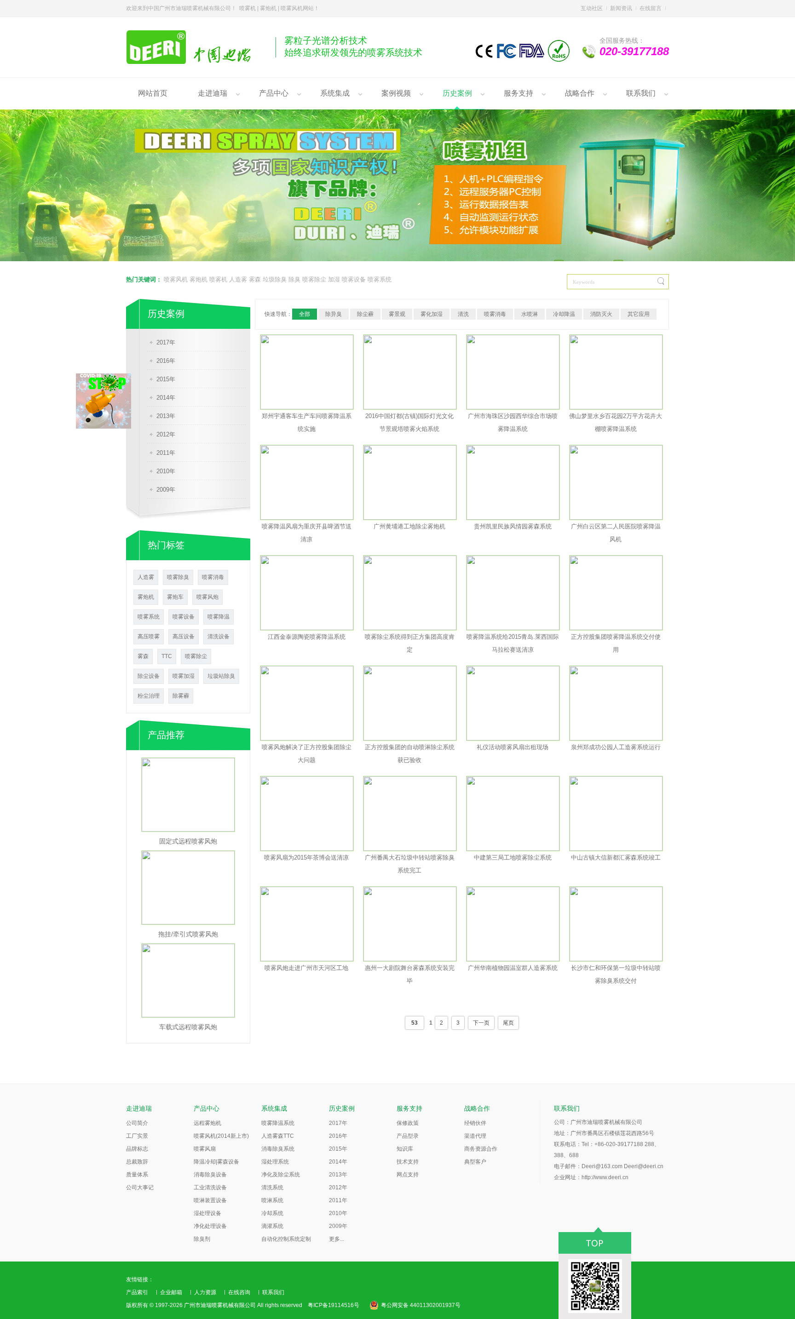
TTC (166, 656)
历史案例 (457, 93)
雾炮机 (198, 279)
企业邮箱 (171, 1292)
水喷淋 (529, 314)
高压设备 (184, 636)
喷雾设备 (354, 279)
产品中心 (273, 93)
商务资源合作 (480, 1149)
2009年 (165, 489)
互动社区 (592, 8)
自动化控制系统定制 (286, 1239)
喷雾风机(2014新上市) (221, 1136)
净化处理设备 (210, 1226)
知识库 (405, 1149)
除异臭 (333, 314)
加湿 (334, 279)
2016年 (165, 360)
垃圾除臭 (275, 279)
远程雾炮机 (207, 1123)
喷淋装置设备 (210, 1200)
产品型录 (408, 1136)
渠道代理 (475, 1136)
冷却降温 (564, 314)
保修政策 (408, 1123)
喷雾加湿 (184, 676)
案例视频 (396, 93)
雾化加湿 (432, 314)
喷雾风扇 (205, 1149)
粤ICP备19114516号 (333, 1305)
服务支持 (518, 93)
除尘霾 (365, 314)
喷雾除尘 (314, 279)
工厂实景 (137, 1136)
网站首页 (152, 93)
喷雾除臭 (178, 577)
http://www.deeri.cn (605, 1177)
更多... (336, 1239)
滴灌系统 (272, 1226)
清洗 (463, 314)
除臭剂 (202, 1239)
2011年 (165, 452)
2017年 (165, 342)
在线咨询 (239, 1292)
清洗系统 (272, 1187)
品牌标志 (137, 1149)
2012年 (165, 434)
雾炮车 (175, 597)
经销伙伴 (475, 1123)
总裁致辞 (137, 1161)
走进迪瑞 (212, 93)
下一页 (481, 1023)
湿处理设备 (207, 1213)
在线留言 (650, 8)
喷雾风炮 (207, 597)
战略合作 (579, 93)
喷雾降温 (218, 617)
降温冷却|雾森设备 (216, 1161)
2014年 (165, 397)
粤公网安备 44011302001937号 (421, 1305)
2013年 (165, 416)
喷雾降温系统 (277, 1123)
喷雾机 (218, 279)
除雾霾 (181, 696)
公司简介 (137, 1123)
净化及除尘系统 (280, 1174)
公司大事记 (140, 1187)
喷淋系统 (272, 1200)
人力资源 (205, 1292)
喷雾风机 (176, 279)
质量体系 (137, 1174)
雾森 (255, 279)
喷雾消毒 (213, 577)
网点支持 (408, 1174)
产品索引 (137, 1292)
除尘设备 (149, 676)
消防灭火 (601, 314)
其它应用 (639, 314)
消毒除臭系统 (277, 1149)
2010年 (165, 471)
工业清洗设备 (210, 1187)
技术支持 (408, 1161)
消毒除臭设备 (210, 1174)
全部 (304, 314)
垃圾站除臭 (221, 676)
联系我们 (641, 93)
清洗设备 (218, 636)
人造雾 (238, 279)
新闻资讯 (621, 8)
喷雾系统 (380, 279)
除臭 (294, 279)
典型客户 (475, 1161)
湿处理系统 (275, 1161)
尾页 (508, 1023)
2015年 (165, 379)
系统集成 (335, 93)
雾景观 (397, 314)
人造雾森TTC (277, 1136)
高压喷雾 (149, 636)
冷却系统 (272, 1213)
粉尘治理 (149, 696)
